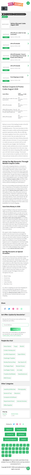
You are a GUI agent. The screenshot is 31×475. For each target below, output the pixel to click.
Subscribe (15, 329)
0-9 (3, 445)
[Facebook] (5, 308)
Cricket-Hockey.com (9, 350)
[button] (4, 8)
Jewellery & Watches (9, 389)
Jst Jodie (19, 370)
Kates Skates (7, 346)
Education (17, 393)
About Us (8, 429)
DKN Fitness (7, 378)
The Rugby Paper (8, 366)
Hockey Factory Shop (10, 362)
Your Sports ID (22, 362)
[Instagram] (17, 308)
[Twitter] (9, 308)
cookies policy (6, 335)
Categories (10, 14)
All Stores (21, 434)
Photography (22, 389)
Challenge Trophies (9, 358)
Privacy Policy (21, 429)
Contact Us (10, 434)
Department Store (9, 401)
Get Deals (28, 75)
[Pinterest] (13, 308)
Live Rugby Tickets (9, 370)
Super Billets (21, 354)
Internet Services (22, 401)
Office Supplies (8, 405)
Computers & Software (10, 397)
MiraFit (22, 346)
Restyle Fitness (20, 366)
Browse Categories (10, 439)
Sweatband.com (22, 374)
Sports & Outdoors (20, 14)
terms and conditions (15, 335)
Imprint (23, 439)
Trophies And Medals (9, 374)
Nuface (5, 17)
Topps (15, 346)
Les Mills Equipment (9, 354)
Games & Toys (8, 393)
